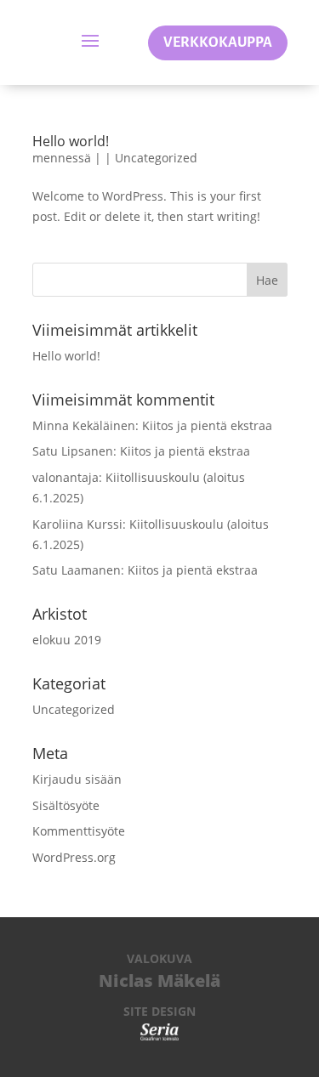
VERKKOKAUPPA (217, 42)
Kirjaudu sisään (77, 779)
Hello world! (70, 141)
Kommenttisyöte (78, 831)
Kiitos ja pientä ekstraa (207, 425)
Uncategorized (156, 158)
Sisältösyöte (66, 805)
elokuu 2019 (66, 640)
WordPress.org (74, 857)
